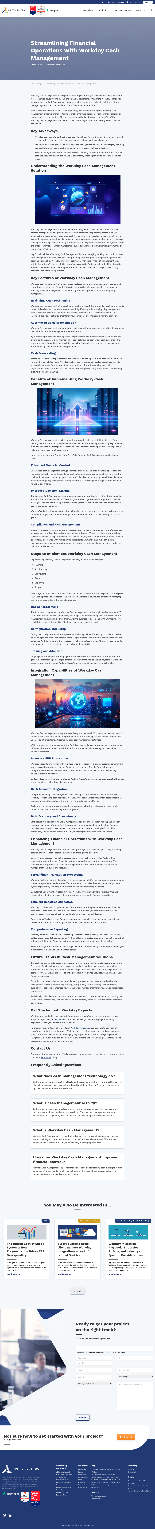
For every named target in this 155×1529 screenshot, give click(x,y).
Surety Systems (59, 1019)
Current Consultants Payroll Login (139, 1491)
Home (33, 84)
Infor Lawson (95, 1472)
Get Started (126, 1437)
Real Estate (82, 1485)
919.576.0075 (66, 1525)
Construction (82, 1487)
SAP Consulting (61, 1477)
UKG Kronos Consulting (63, 1482)
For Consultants (96, 1499)
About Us (140, 10)
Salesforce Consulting (63, 1485)
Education (81, 1482)
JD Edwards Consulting (63, 1472)
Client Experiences (122, 10)
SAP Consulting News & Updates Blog (103, 1474)
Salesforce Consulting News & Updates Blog (105, 1482)
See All (77, 1291)
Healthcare (82, 1469)
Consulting (88, 10)
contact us (46, 1057)
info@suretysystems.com (83, 1525)
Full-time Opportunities (98, 1496)
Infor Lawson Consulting (64, 1474)
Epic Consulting (61, 1495)
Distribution (82, 1474)
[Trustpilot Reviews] (10, 1493)
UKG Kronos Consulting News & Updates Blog (105, 1480)
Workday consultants (80, 1028)
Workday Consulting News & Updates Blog (104, 1477)
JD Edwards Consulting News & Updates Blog (105, 1469)
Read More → (13, 1274)
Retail (80, 1480)
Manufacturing (83, 1477)
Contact (147, 2)
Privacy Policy (132, 1472)
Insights (103, 10)
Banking (80, 1472)
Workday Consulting (62, 1480)
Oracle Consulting (62, 1492)
